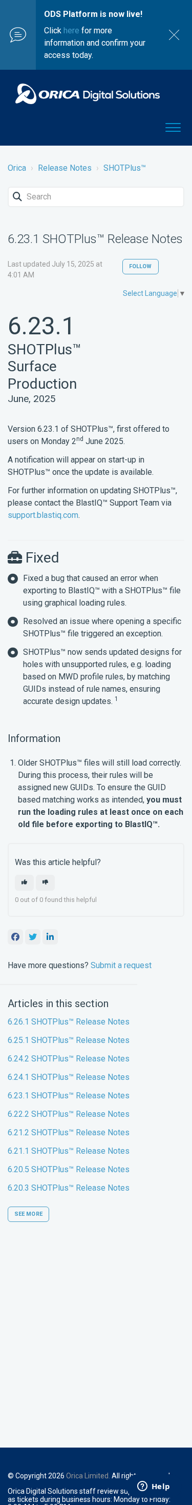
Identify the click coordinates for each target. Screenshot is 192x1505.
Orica (17, 168)
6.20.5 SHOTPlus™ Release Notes (69, 1169)
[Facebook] (15, 937)
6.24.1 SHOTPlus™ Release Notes (69, 1077)
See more (28, 1214)
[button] (172, 125)
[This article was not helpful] (45, 883)
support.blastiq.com (43, 515)
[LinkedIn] (50, 937)
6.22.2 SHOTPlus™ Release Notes (69, 1114)
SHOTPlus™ (124, 168)
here (71, 30)
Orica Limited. (88, 1476)
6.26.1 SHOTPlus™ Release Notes (69, 1022)
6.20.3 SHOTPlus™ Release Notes (69, 1188)
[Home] (87, 94)
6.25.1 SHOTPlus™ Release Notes (69, 1040)
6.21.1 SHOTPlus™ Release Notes (69, 1151)
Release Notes (65, 168)
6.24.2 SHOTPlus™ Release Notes (69, 1058)
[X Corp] (32, 937)
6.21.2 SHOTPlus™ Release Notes (69, 1132)
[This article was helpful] (24, 883)
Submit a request (121, 965)
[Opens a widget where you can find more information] (153, 1487)
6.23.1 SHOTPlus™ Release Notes (69, 1095)
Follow (140, 266)
